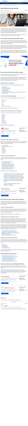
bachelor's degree (5, 51)
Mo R (6, 183)
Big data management (5, 93)
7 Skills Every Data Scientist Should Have (9, 125)
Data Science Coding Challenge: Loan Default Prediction (11, 232)
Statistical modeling (5, 90)
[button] (26, 10)
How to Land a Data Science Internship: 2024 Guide (9, 258)
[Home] (1, 5)
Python (3, 99)
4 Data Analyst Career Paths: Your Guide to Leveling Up (9, 261)
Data (3, 5)
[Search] (22, 1)
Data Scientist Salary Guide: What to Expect (8, 257)
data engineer (6, 245)
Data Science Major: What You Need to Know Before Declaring (12, 214)
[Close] (26, 3)
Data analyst (4, 244)
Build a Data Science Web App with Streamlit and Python (9, 231)
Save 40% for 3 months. (20, 3)
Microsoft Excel (4, 121)
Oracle (3, 118)
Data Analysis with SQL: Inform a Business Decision (9, 230)
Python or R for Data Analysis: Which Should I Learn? (11, 108)
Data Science (6, 5)
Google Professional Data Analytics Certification (8, 167)
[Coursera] (5, 1)
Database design (4, 86)
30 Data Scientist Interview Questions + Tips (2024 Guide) (10, 256)
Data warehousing (4, 91)
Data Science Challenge (7, 233)
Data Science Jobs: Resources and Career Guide (8, 255)
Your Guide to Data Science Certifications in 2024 (10, 170)
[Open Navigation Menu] (1, 1)
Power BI (3, 122)
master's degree (5, 52)
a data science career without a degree (12, 75)
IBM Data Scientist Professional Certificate (8, 164)
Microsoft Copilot (4, 123)
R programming (4, 100)
